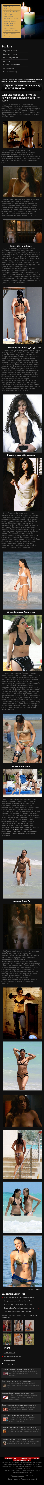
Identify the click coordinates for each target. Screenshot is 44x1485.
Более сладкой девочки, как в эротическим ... (18, 1415)
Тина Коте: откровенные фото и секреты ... (18, 1311)
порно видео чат (9, 1360)
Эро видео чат (6, 80)
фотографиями (7, 156)
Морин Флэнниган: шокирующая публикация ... (20, 1297)
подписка (5, 1317)
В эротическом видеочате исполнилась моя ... (19, 1405)
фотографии (14, 829)
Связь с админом (14, 1479)
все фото (33, 1315)
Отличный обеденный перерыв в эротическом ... (20, 1427)
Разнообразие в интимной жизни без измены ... (19, 1439)
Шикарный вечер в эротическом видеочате (18, 1393)
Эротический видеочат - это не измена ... (17, 1381)
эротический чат (9, 1353)
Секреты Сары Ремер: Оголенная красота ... (19, 1308)
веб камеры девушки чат (12, 1356)
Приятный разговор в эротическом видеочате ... (19, 1369)
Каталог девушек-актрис (20, 80)
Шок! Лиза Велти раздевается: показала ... (18, 1304)
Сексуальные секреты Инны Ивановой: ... (18, 1301)
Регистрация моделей (29, 1479)
